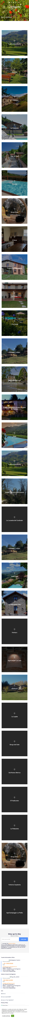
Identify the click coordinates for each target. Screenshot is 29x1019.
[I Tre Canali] (14, 323)
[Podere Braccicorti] (14, 43)
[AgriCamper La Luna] (14, 659)
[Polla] (14, 435)
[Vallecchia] (14, 575)
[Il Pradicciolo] (14, 799)
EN (19, 2)
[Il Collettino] (14, 99)
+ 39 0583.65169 (8, 963)
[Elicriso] (14, 183)
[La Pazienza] (14, 127)
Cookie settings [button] (6, 1015)
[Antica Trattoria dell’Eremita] (14, 491)
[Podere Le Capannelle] (14, 267)
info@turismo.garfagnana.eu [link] (10, 966)
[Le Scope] (14, 295)
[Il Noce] (14, 239)
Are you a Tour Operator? (7, 1000)
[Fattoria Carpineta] (14, 883)
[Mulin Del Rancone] (14, 379)
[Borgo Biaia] (14, 211)
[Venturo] (14, 631)
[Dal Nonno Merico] (14, 771)
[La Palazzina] (14, 827)
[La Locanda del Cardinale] (14, 519)
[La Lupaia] (14, 715)
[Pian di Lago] (14, 155)
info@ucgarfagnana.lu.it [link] (9, 983)
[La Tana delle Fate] (14, 603)
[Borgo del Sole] (14, 743)
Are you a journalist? (6, 997)
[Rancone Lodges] (14, 351)
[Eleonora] (14, 687)
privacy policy (12, 943)
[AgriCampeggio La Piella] (14, 911)
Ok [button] (12, 1015)
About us (3, 993)
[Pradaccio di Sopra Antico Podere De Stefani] (14, 407)
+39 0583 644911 (8, 980)
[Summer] (14, 71)
